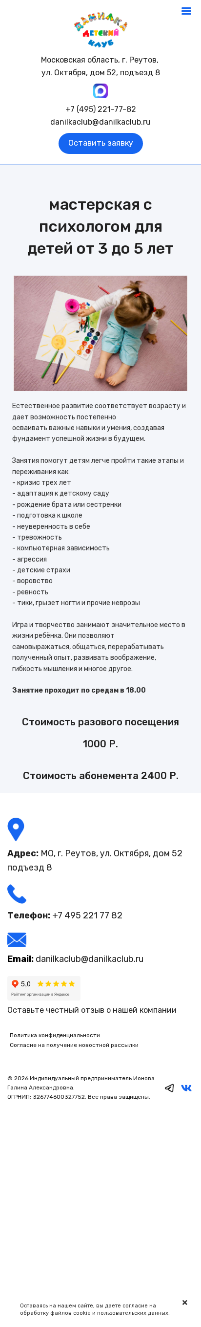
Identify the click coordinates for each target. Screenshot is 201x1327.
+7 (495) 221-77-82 (100, 109)
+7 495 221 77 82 (87, 915)
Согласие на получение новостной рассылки (74, 1045)
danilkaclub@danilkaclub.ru (100, 122)
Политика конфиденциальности (55, 1035)
